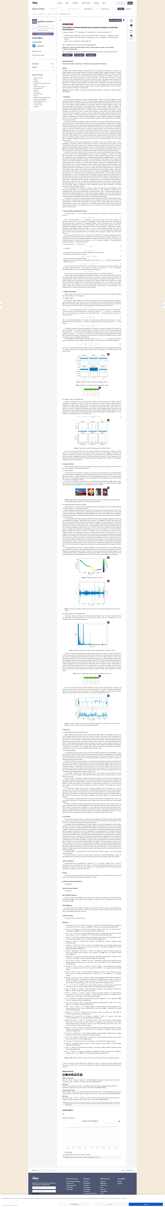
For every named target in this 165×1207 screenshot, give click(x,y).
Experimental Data (38, 88)
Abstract (35, 79)
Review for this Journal (43, 30)
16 (69, 145)
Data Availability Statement (40, 101)
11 (98, 130)
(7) (120, 323)
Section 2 (93, 198)
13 (73, 131)
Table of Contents (37, 75)
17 (91, 148)
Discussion (36, 90)
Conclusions (36, 92)
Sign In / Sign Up (121, 3)
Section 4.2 (92, 802)
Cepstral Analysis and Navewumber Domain (42, 84)
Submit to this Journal (43, 26)
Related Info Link (36, 51)
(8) (120, 336)
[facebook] (72, 1106)
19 (88, 172)
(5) (120, 275)
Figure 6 (85, 650)
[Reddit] (78, 1106)
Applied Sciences (42, 14)
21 (75, 174)
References (36, 106)
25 (105, 196)
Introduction (36, 81)
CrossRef (111, 958)
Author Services (86, 3)
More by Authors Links (38, 55)
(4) (120, 265)
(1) (120, 218)
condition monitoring (80, 90)
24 (79, 196)
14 (70, 135)
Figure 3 (64, 514)
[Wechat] (75, 1106)
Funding (35, 95)
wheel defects (66, 91)
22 (84, 177)
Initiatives (96, 3)
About (104, 3)
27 (86, 282)
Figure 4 (94, 583)
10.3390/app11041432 (64, 14)
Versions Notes (91, 55)
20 (89, 172)
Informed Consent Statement (40, 99)
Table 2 (77, 689)
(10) (120, 370)
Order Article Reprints (115, 20)
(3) (120, 256)
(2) (120, 250)
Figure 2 (107, 429)
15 (119, 142)
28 (63, 318)
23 (116, 194)
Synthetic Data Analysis (39, 86)
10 (96, 130)
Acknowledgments (38, 103)
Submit (130, 3)
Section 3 (106, 200)
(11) (120, 445)
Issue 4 (56, 14)
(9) (120, 349)
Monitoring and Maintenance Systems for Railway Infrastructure (100, 51)
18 (76, 150)
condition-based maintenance (95, 90)
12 (99, 130)
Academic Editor (37, 42)
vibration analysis (116, 90)
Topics (67, 3)
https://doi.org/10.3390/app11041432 (86, 45)
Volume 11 (50, 14)
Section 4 (118, 201)
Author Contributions (38, 94)
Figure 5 (113, 583)
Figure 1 (112, 364)
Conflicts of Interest (38, 104)
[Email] (64, 1106)
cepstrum (70, 90)
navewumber (107, 90)
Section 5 (97, 205)
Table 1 (68, 379)
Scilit (116, 958)
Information (75, 3)
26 (98, 241)
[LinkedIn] (69, 1106)
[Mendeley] (81, 1106)
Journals (59, 3)
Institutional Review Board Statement (42, 97)
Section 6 (118, 205)
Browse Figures (79, 55)
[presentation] (77, 213)
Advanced (128, 9)
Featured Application (38, 78)
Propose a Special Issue (43, 34)
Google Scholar (104, 958)
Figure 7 (116, 718)
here (70, 1135)
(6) (120, 285)
